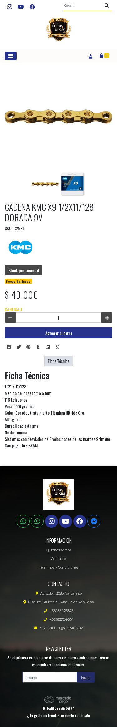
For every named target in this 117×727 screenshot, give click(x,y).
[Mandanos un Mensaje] (93, 521)
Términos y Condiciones (58, 567)
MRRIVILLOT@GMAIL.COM (61, 628)
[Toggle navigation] (11, 56)
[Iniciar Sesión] (90, 56)
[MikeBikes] (58, 31)
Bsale (85, 715)
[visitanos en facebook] (32, 6)
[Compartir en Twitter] (18, 347)
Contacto (58, 558)
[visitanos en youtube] (20, 6)
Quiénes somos (58, 550)
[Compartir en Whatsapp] (57, 347)
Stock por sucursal (23, 270)
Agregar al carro (58, 333)
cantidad (13, 309)
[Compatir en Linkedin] (47, 347)
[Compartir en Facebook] (9, 347)
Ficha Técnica (58, 361)
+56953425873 (61, 611)
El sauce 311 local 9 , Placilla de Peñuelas (61, 602)
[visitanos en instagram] (9, 6)
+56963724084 (61, 619)
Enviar (86, 677)
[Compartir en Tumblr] (38, 347)
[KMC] (20, 246)
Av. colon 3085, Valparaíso (61, 593)
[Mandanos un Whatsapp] (23, 521)
